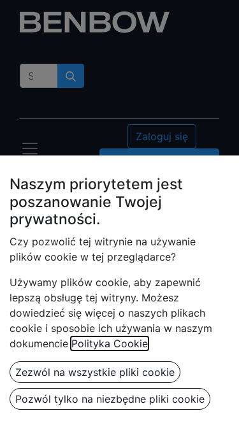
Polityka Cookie (109, 343)
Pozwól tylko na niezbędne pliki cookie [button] (110, 399)
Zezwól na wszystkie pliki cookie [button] (95, 372)
